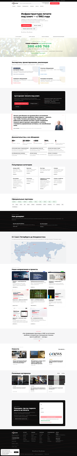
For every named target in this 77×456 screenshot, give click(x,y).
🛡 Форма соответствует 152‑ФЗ (45, 420)
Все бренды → (15, 206)
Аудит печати (33, 438)
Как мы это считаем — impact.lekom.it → (38, 53)
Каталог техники (37, 25)
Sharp (36, 201)
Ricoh (21, 204)
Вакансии (40, 442)
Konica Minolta (38, 204)
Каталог (14, 6)
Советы (40, 441)
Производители (26, 6)
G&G (40, 201)
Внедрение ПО (33, 439)
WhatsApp (54, 0)
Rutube (58, 373)
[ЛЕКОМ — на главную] (15, 3)
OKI (24, 204)
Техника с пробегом (26, 441)
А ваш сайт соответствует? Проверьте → (46, 422)
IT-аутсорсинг (33, 441)
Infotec (44, 204)
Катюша (19, 201)
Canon (17, 204)
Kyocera (14, 201)
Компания (32, 6)
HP (13, 204)
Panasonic (50, 204)
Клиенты (40, 438)
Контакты (41, 6)
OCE (62, 204)
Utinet (45, 201)
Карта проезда (58, 441)
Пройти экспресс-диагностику (21, 103)
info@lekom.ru (14, 439)
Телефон (42, 408)
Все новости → (62, 349)
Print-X (54, 201)
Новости (37, 6)
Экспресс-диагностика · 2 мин (29, 28)
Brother (25, 201)
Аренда (32, 435)
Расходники (25, 439)
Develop (30, 201)
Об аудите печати (33, 103)
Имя (41, 404)
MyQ (49, 201)
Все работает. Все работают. (26, 32)
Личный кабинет (63, 0)
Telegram (58, 0)
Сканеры (24, 438)
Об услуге (17, 106)
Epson (28, 204)
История (40, 435)
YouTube (63, 373)
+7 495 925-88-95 (45, 2)
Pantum (33, 204)
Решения (19, 6)
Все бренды (49, 441)
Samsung (58, 204)
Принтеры (24, 435)
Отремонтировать (54, 3)
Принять (16, 452)
